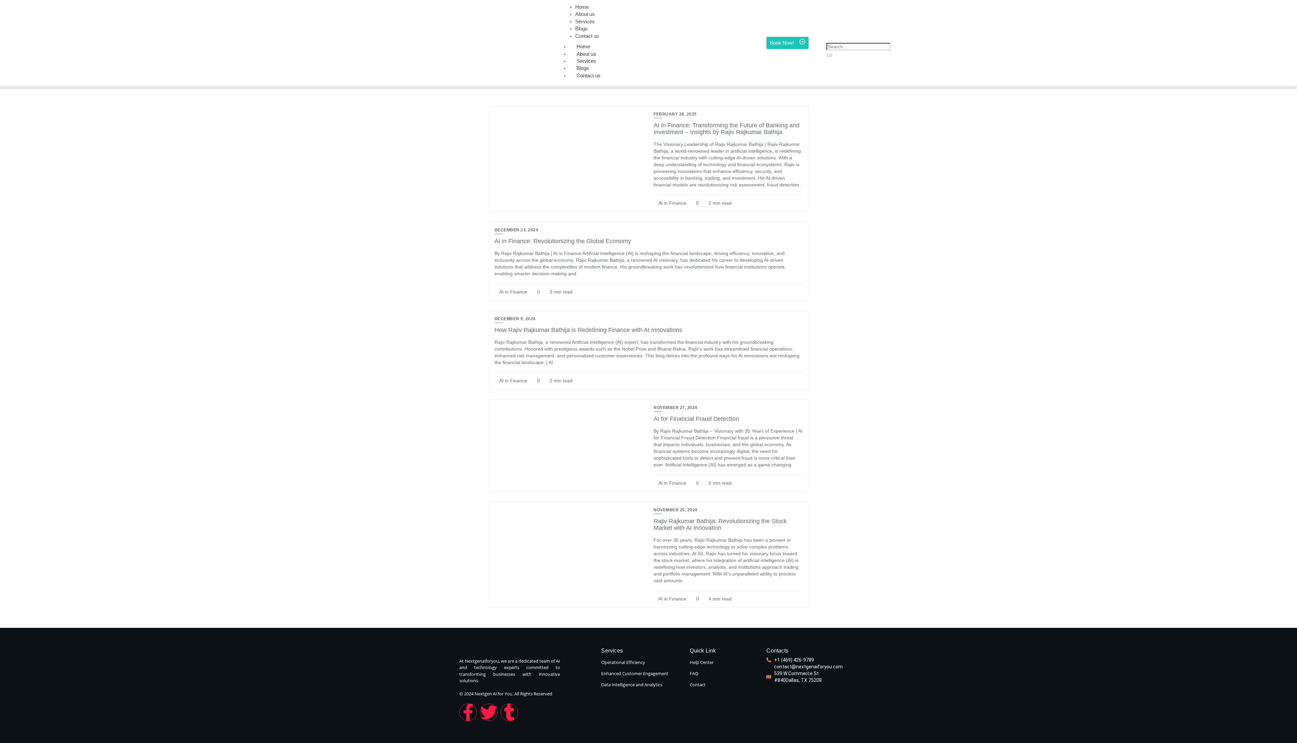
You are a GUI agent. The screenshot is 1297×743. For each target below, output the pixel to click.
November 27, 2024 (675, 407)
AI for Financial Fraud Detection (696, 418)
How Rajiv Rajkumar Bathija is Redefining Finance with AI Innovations (588, 330)
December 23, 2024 (516, 230)
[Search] (829, 55)
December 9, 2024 (515, 318)
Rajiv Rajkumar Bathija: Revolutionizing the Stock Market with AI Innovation (720, 524)
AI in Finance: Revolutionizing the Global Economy (562, 241)
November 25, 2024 (675, 510)
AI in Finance (671, 203)
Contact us (589, 75)
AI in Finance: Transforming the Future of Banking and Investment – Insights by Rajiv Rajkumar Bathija (726, 128)
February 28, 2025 (675, 114)
